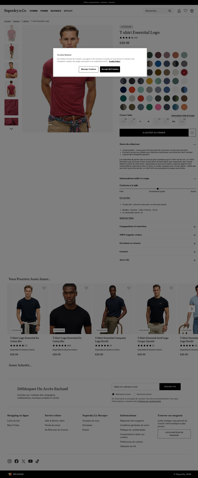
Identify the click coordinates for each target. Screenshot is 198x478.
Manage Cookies (88, 69)
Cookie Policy (114, 61)
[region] (100, 62)
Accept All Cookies (110, 69)
